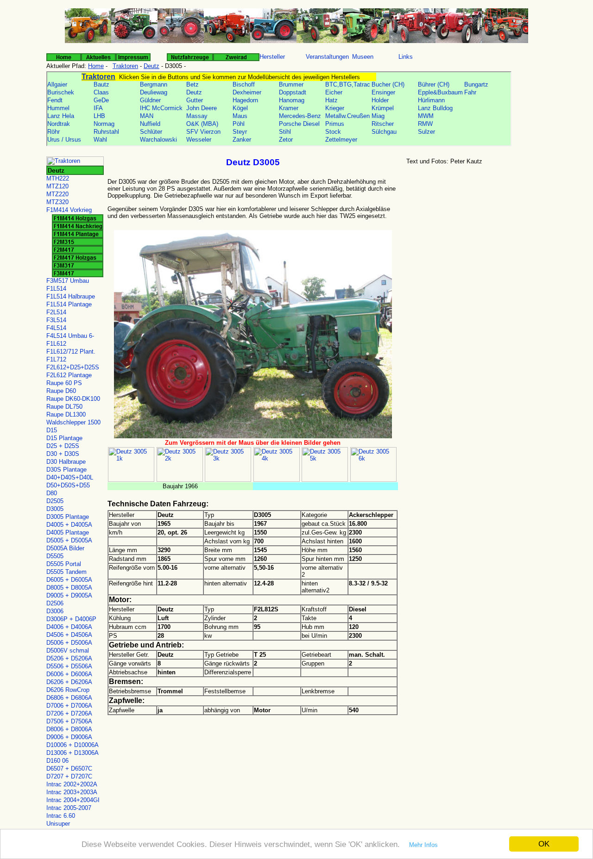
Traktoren (125, 65)
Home (96, 65)
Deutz (151, 65)
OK (543, 844)
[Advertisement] (474, 240)
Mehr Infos (423, 844)
